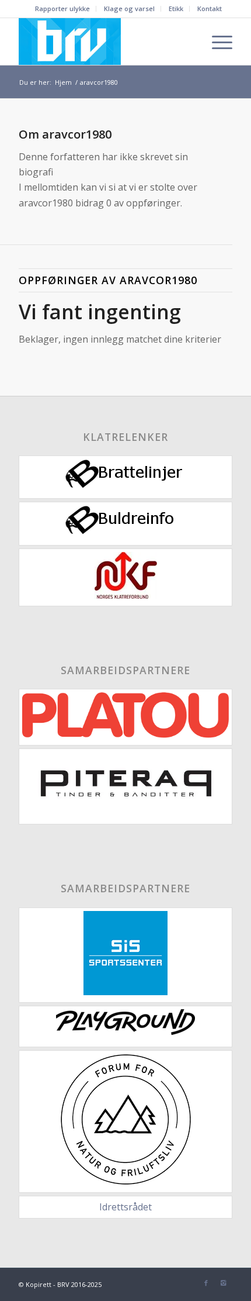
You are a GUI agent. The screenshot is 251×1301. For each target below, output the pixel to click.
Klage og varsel (129, 8)
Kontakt (209, 8)
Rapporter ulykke (62, 8)
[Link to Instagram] (223, 1283)
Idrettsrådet (125, 1206)
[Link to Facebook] (206, 1283)
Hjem (63, 82)
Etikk (176, 8)
